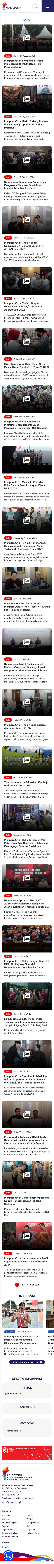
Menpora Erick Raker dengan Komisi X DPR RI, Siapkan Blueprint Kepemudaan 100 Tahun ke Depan (26, 964)
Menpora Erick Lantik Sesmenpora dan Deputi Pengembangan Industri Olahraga (26, 1201)
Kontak (5, 1546)
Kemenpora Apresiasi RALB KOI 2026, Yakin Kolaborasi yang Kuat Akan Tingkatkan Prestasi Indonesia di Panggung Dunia (26, 905)
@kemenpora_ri (13, 1393)
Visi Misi (5, 1519)
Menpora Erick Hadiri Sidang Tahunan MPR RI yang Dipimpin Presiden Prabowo (26, 124)
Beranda (6, 1515)
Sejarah (5, 1526)
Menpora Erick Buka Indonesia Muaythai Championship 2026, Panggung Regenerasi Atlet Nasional (25, 424)
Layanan (31, 1529)
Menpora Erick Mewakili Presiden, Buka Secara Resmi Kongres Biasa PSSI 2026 (24, 485)
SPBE (29, 1515)
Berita (30, 1519)
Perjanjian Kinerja (10, 1536)
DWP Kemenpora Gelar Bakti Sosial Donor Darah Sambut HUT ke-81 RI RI (26, 365)
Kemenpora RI (14, 1430)
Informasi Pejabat (10, 1522)
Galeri (29, 1526)
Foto (8, 55)
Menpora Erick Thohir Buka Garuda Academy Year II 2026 (25, 726)
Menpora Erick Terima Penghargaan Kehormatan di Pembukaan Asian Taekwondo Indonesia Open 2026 (25, 546)
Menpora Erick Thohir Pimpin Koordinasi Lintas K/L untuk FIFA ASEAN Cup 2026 (23, 306)
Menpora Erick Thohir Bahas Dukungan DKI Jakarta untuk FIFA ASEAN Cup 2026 (24, 246)
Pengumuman (33, 1522)
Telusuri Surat (33, 1532)
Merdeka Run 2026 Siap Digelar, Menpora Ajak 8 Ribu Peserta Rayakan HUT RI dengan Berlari (27, 606)
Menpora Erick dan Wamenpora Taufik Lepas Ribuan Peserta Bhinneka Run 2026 (26, 1261)
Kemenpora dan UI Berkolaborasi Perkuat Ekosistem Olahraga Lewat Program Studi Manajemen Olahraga (25, 667)
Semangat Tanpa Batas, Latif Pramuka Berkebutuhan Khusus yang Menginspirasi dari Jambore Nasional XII (21, 1341)
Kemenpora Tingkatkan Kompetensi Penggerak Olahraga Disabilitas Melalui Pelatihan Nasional (25, 185)
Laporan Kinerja (9, 1529)
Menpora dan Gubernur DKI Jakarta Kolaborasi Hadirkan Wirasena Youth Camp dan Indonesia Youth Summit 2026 (25, 1141)
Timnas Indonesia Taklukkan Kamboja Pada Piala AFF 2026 (26, 783)
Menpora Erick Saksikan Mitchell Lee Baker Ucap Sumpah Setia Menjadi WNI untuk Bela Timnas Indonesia (25, 1079)
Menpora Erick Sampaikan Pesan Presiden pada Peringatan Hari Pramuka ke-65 (23, 64)
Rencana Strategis (10, 1532)
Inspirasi (9, 1331)
